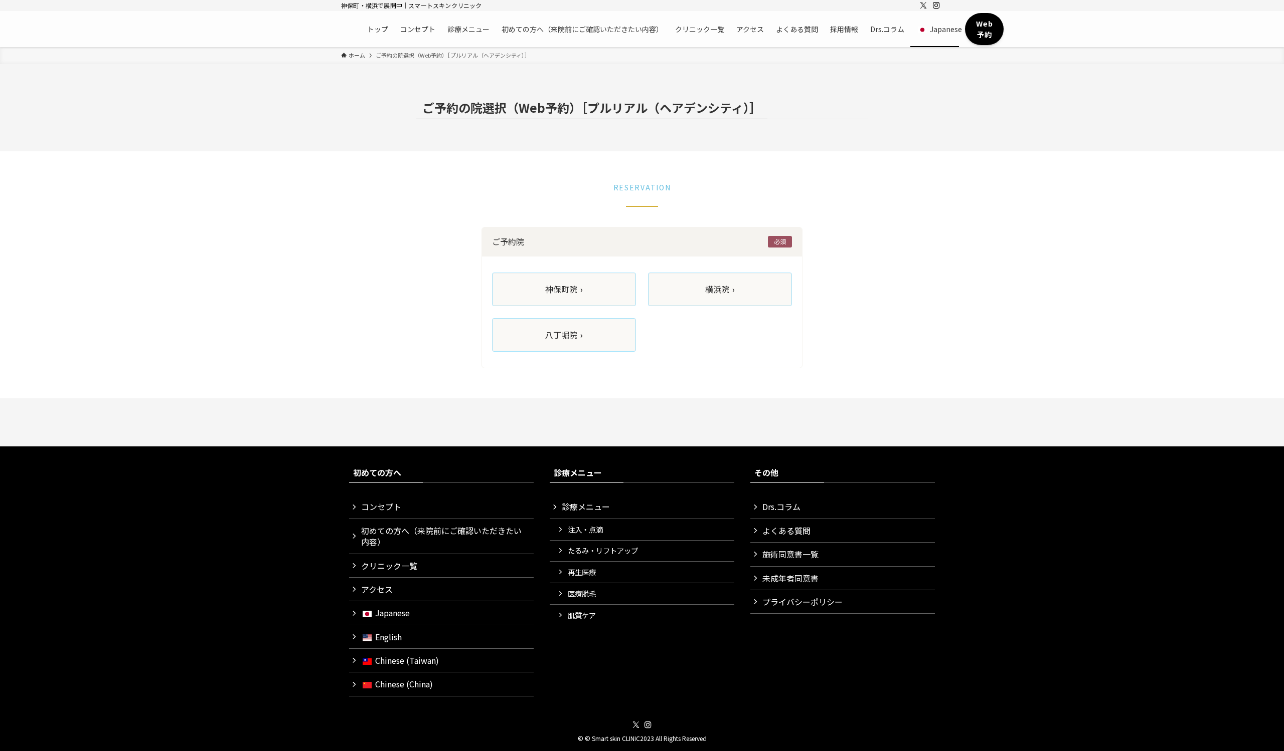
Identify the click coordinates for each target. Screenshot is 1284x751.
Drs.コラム (781, 506)
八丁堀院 (564, 335)
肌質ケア (582, 615)
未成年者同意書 (790, 578)
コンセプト (381, 506)
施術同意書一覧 (790, 554)
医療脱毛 (582, 593)
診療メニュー (586, 506)
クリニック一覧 (389, 566)
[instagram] (936, 5)
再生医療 (582, 572)
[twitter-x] (923, 5)
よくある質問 (786, 531)
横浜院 (720, 289)
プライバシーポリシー (802, 602)
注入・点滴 (585, 529)
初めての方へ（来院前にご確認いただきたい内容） (441, 536)
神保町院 (564, 289)
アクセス (377, 589)
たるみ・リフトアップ (603, 550)
